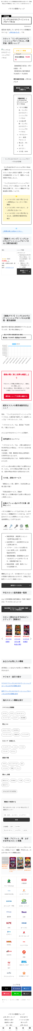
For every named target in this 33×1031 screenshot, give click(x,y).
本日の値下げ (24, 1017)
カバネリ (5, 713)
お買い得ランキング (9, 1017)
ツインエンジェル (7, 734)
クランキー (5, 751)
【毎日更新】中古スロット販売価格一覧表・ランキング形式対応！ (16, 609)
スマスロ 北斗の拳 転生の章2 (17, 641)
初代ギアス (5, 785)
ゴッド (18, 768)
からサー (15, 717)
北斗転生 (13, 780)
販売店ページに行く (24, 271)
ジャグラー (18, 830)
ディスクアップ (6, 747)
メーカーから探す (24, 1019)
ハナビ (15, 747)
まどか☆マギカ (6, 730)
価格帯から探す (8, 1022)
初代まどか (5, 780)
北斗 (22, 763)
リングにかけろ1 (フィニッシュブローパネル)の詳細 (17, 160)
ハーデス (27, 780)
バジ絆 (20, 780)
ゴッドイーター (6, 717)
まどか (25, 830)
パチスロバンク (14, 32)
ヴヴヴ (11, 713)
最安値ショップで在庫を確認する (22, 88)
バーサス (22, 747)
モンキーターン (20, 713)
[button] (26, 994)
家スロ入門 (24, 1022)
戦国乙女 (16, 734)
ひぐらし (13, 751)
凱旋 (12, 768)
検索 (16, 820)
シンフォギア (25, 734)
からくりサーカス (13, 763)
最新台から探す (8, 1019)
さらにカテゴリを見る (9, 791)
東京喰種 (23, 717)
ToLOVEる (16, 730)
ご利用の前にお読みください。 (13, 231)
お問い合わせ (24, 1025)
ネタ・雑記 (9, 1025)
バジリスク (5, 768)
